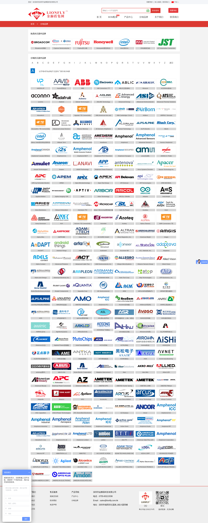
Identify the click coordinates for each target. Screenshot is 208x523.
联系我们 (166, 2)
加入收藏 (158, 2)
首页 (32, 24)
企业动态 (31, 505)
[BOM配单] (147, 10)
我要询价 (149, 2)
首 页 (99, 17)
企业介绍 (31, 509)
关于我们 (159, 17)
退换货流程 (54, 496)
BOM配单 (112, 17)
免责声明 (53, 505)
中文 (176, 2)
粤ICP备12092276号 (146, 509)
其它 (171, 63)
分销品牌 (143, 17)
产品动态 (31, 500)
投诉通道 (53, 500)
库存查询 (155, 10)
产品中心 (128, 17)
